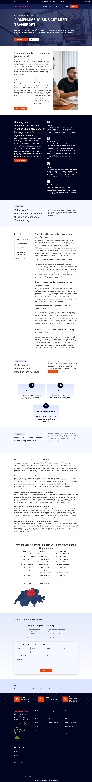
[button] (47, 6)
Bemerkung (20, 659)
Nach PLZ (64, 652)
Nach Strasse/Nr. (51, 652)
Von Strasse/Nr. (21, 652)
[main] (23, 6)
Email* (49, 648)
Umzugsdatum (50, 655)
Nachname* (35, 648)
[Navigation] (22, 711)
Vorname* (19, 648)
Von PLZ (34, 652)
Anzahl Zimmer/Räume (22, 655)
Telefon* (64, 648)
